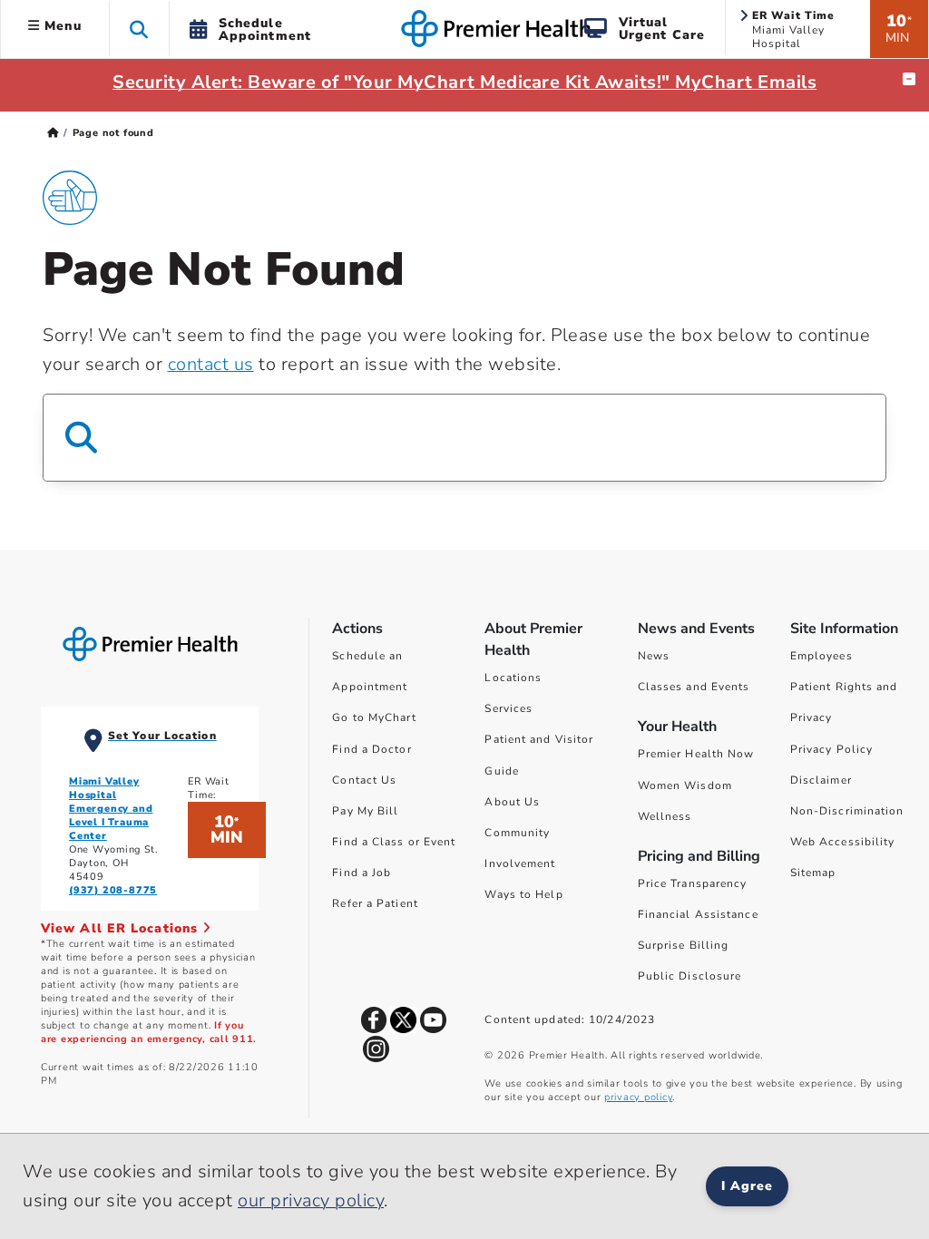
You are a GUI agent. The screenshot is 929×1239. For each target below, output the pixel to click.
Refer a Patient (375, 903)
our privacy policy (311, 1200)
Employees (821, 656)
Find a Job (361, 872)
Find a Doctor (371, 749)
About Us (512, 802)
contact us (211, 364)
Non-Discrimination (847, 811)
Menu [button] (61, 25)
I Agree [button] (747, 1186)
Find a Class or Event (393, 841)
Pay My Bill (365, 811)
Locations (513, 677)
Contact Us (364, 780)
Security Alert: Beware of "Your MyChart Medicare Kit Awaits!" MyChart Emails (464, 82)
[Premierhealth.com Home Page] (53, 133)
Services (508, 708)
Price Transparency (693, 883)
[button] (139, 28)
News (654, 656)
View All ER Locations (121, 928)
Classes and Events (694, 686)
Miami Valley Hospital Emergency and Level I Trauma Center (110, 809)
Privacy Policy (831, 749)
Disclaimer (821, 780)
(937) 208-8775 (113, 890)
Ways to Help (523, 894)
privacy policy (638, 1097)
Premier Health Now (696, 753)
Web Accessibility (842, 841)
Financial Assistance (698, 914)
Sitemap (813, 872)
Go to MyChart (374, 717)
